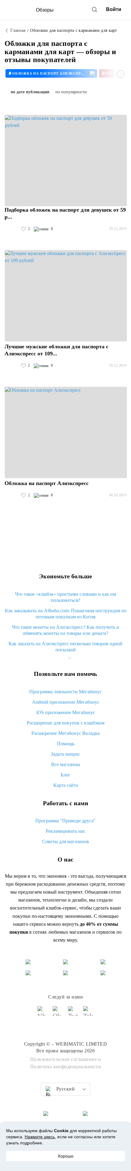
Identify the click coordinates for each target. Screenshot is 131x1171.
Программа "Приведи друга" (65, 820)
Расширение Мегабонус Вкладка (65, 733)
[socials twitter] (73, 1013)
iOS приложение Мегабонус (65, 712)
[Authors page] (11, 229)
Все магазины (65, 764)
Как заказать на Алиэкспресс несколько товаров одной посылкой (65, 646)
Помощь (65, 743)
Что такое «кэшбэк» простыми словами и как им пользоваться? (65, 597)
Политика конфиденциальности (65, 1066)
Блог (65, 774)
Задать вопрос (65, 754)
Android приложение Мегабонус (65, 702)
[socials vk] (42, 1013)
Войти (113, 9)
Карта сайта (65, 785)
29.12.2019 (117, 229)
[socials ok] (58, 1013)
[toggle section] (69, 658)
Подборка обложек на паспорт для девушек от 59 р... (65, 213)
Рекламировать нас (65, 831)
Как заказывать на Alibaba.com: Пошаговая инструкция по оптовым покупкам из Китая (65, 613)
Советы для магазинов (65, 841)
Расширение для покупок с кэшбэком (65, 722)
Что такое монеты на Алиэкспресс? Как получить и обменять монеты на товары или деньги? (65, 630)
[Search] (94, 9)
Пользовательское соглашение (63, 1059)
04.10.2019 (117, 495)
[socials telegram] (88, 1013)
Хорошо (65, 1156)
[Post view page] (66, 160)
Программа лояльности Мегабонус (65, 691)
